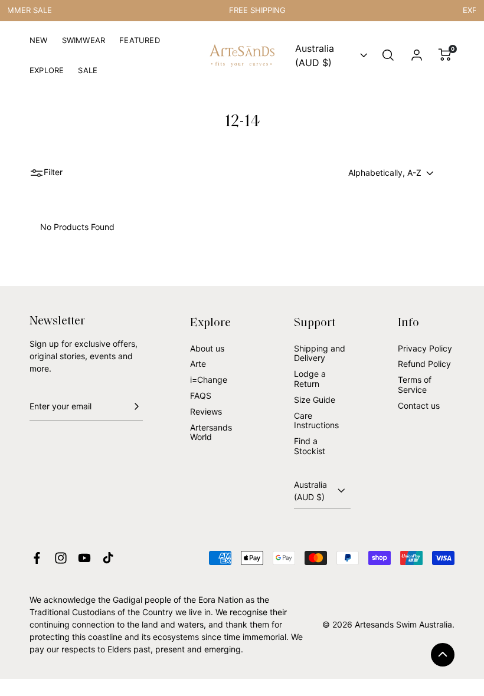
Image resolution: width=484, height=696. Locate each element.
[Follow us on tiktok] (108, 558)
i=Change (208, 380)
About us (207, 348)
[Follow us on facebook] (37, 558)
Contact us (419, 405)
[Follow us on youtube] (84, 558)
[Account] (416, 55)
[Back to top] (442, 655)
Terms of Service (414, 385)
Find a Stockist (309, 446)
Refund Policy (424, 364)
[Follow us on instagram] (61, 558)
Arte (198, 364)
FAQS (200, 395)
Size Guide (314, 400)
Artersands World (211, 432)
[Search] (388, 55)
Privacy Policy (425, 348)
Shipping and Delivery (319, 353)
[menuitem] (39, 45)
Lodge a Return (310, 379)
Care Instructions (316, 421)
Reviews (206, 411)
